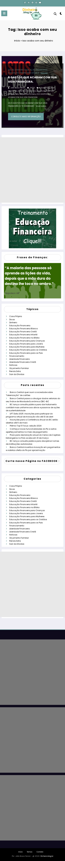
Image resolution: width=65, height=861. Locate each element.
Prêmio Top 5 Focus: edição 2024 (25, 425)
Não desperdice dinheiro (26, 94)
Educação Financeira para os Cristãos (28, 349)
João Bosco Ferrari (18, 88)
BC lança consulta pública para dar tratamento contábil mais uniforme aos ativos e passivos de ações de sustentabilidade (33, 407)
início (20, 852)
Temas (29, 852)
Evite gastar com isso (27, 91)
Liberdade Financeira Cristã (22, 362)
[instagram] (36, 2)
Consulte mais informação (26, 116)
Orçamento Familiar (19, 368)
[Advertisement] (32, 170)
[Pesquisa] (55, 14)
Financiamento (16, 356)
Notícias (13, 365)
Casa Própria (15, 316)
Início (17, 40)
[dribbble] (32, 2)
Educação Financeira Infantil (23, 334)
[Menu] (4, 13)
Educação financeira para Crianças (27, 340)
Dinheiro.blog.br (47, 856)
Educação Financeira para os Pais (26, 353)
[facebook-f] (25, 2)
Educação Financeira (35, 69)
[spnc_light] (61, 14)
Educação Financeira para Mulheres (26, 346)
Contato (40, 852)
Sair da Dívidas (16, 374)
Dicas (11, 69)
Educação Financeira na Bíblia (24, 337)
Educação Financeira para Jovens (26, 343)
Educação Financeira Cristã (23, 331)
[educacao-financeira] (32, 228)
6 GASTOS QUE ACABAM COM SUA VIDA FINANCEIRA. (32, 79)
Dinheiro (19, 69)
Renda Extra (15, 371)
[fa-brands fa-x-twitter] (28, 2)
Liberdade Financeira (19, 359)
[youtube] (40, 2)
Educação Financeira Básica (23, 72)
